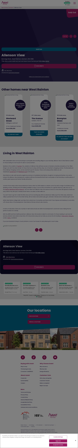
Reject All (58, 441)
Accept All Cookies (58, 445)
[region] (39, 440)
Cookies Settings (58, 437)
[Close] (75, 440)
